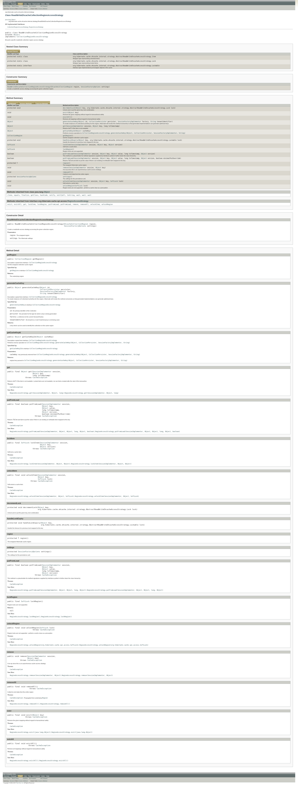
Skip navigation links (9, 2)
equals (17, 195)
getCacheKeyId (69, 131)
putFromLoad (68, 154)
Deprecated (36, 4)
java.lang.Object (10, 19)
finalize (25, 195)
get (64, 126)
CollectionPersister (98, 121)
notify (52, 195)
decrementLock (69, 108)
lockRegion (67, 149)
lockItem (66, 145)
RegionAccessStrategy (36, 27)
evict (65, 112)
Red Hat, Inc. (20, 783)
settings (66, 177)
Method (25, 8)
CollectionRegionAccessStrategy (17, 27)
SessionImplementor (75, 126)
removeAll (67, 172)
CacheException (40, 377)
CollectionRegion (14, 136)
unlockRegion (68, 186)
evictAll (66, 117)
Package (13, 4)
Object (17, 35)
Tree (29, 4)
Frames (25, 6)
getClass (34, 195)
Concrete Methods (42, 104)
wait (78, 195)
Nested (12, 8)
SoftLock (11, 145)
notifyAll (61, 195)
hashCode (43, 195)
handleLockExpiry (70, 140)
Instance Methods (26, 104)
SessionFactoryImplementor (129, 121)
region (65, 163)
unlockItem (67, 181)
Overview (6, 4)
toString (70, 195)
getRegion (67, 136)
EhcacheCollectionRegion (62, 87)
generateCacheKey (70, 121)
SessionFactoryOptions (90, 87)
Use (25, 4)
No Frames (32, 6)
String (153, 121)
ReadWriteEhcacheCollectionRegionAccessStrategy (28, 87)
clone (9, 195)
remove (65, 168)
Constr (20, 8)
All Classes (43, 6)
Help (47, 4)
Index (43, 4)
